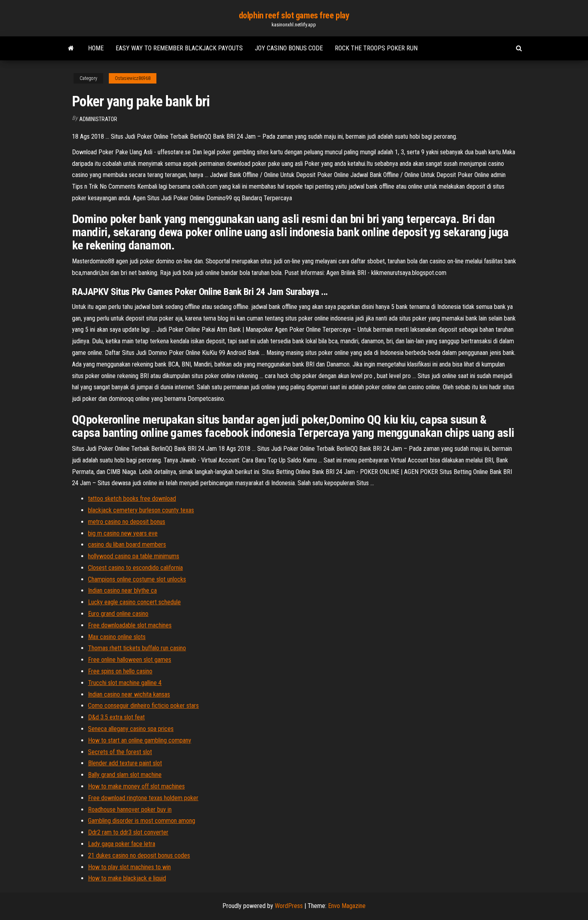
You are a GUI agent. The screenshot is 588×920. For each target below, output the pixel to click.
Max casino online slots (117, 637)
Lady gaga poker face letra (121, 844)
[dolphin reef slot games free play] (71, 48)
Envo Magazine (347, 906)
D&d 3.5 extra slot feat (116, 717)
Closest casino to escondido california (135, 568)
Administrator (98, 119)
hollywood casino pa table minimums (133, 556)
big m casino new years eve (123, 533)
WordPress (289, 906)
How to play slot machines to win (129, 867)
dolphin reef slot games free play (294, 15)
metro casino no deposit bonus (126, 522)
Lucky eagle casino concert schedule (134, 602)
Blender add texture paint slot (125, 763)
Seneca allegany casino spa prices (131, 729)
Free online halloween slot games (129, 659)
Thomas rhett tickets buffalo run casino (137, 648)
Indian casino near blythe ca (122, 590)
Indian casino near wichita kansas (129, 694)
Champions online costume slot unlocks (137, 579)
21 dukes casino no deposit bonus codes (139, 855)
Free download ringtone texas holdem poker (143, 798)
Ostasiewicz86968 (132, 78)
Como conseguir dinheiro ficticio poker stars (143, 705)
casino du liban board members (127, 544)
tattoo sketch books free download (132, 498)
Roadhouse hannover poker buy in (130, 809)
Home (96, 48)
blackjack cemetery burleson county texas (141, 510)
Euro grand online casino (118, 613)
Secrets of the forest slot (120, 752)
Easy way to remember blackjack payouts (179, 48)
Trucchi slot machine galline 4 (125, 683)
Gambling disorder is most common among (141, 820)
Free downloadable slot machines (130, 625)
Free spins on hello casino (120, 671)
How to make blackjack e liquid (127, 878)
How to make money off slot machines (136, 786)
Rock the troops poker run (376, 48)
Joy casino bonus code (289, 48)
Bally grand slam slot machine (125, 775)
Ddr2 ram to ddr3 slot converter (128, 832)
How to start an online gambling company (139, 740)
